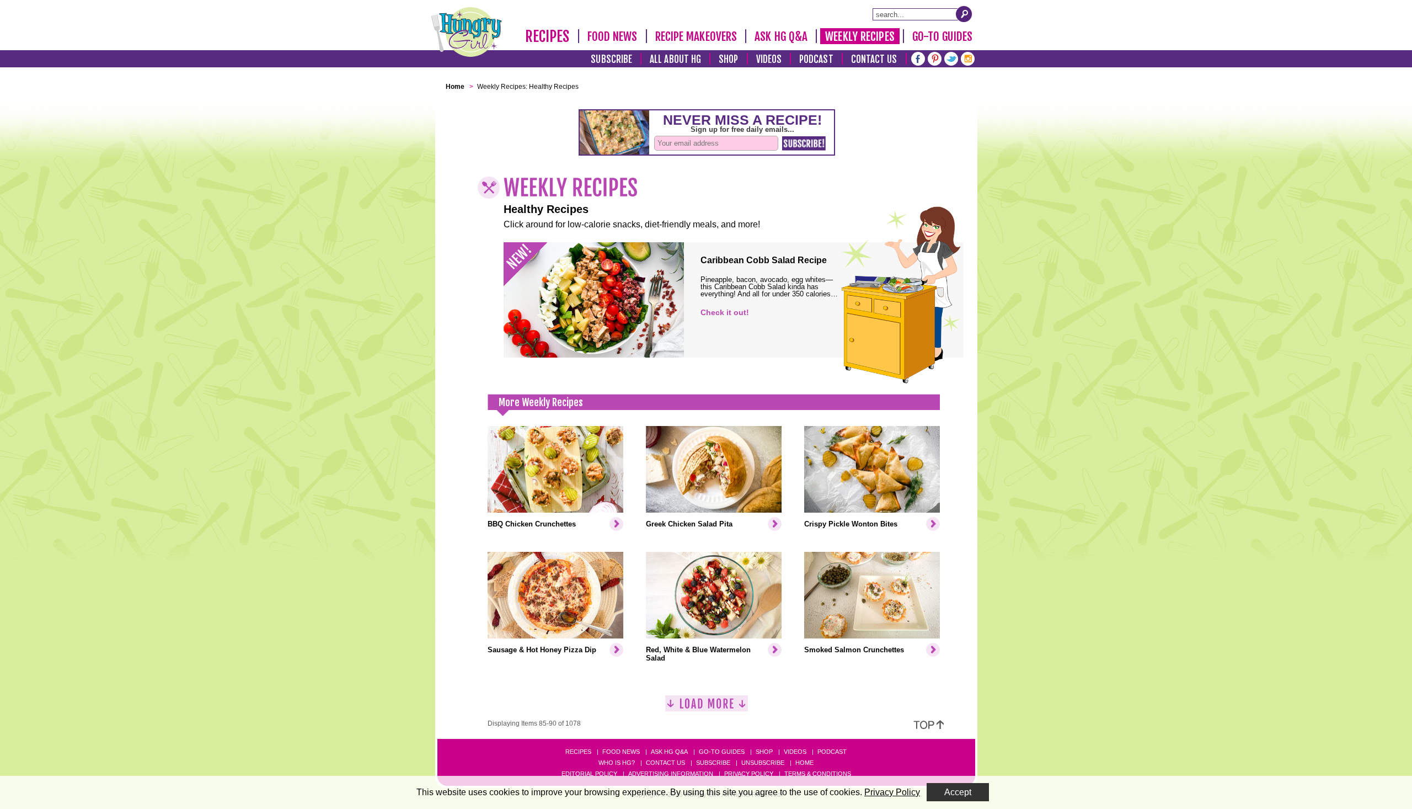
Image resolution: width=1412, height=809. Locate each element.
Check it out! (724, 312)
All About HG (675, 59)
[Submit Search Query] (964, 14)
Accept (957, 792)
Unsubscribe (762, 762)
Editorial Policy (589, 773)
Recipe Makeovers (696, 36)
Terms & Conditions (817, 773)
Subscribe (611, 59)
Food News (612, 36)
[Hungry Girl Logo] (466, 32)
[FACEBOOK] (918, 57)
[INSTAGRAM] (968, 57)
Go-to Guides (722, 751)
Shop (728, 59)
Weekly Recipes (859, 36)
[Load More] (706, 707)
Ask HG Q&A (781, 36)
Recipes (547, 36)
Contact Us (874, 59)
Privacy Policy (748, 773)
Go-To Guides (942, 36)
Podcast (816, 59)
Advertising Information (670, 773)
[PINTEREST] (935, 57)
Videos (769, 59)
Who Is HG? (616, 762)
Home (804, 762)
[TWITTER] (951, 57)
